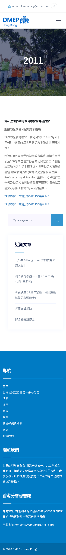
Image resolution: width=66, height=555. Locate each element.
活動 (5, 398)
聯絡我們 (8, 436)
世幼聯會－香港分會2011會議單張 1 (27, 196)
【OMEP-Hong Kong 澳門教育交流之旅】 (35, 262)
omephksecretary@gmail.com (31, 6)
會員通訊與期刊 (12, 423)
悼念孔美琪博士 (25, 319)
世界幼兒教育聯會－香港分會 (21, 392)
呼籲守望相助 (23, 308)
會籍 (5, 430)
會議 (5, 411)
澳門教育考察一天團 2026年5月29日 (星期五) (35, 279)
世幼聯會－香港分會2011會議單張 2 (27, 204)
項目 (5, 405)
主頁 (5, 386)
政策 (5, 417)
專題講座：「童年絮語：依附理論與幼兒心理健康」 (35, 295)
